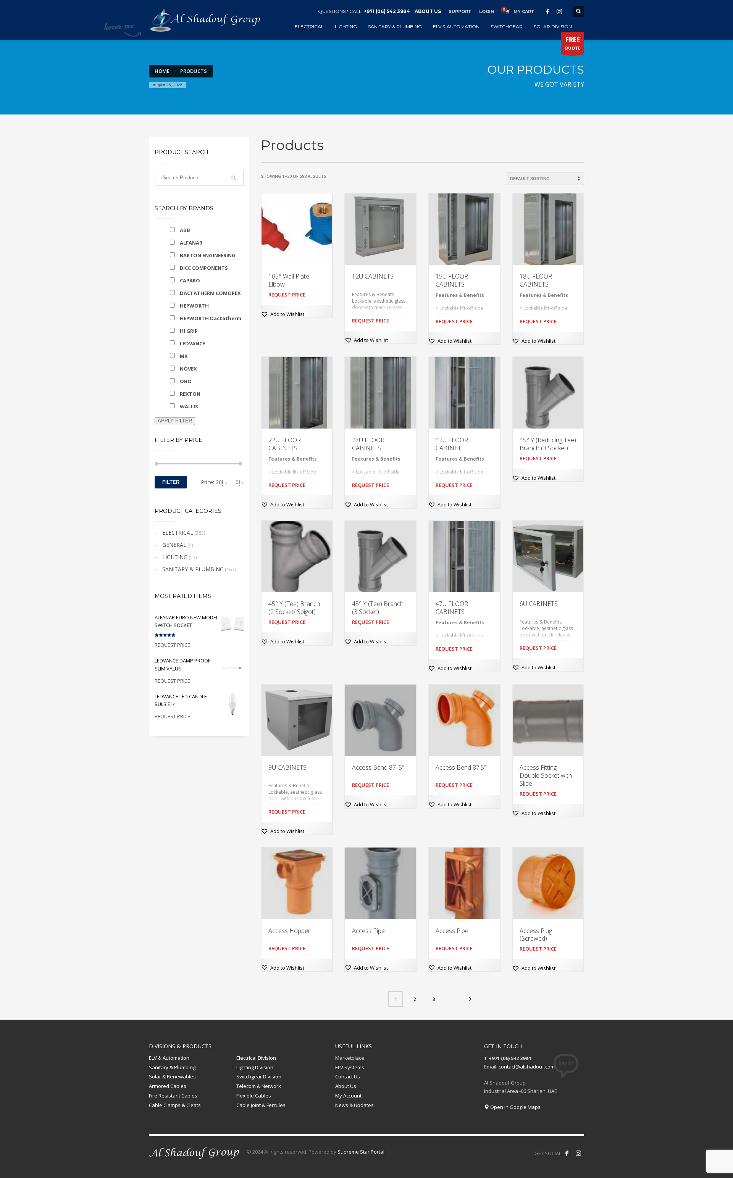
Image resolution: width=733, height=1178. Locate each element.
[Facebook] (548, 11)
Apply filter (175, 421)
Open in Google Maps (515, 1107)
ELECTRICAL (177, 532)
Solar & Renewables (172, 1076)
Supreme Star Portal (360, 1151)
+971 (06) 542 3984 (387, 11)
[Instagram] (559, 11)
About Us (345, 1086)
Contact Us (347, 1076)
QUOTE (572, 43)
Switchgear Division (258, 1076)
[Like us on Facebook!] (567, 1153)
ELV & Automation (169, 1057)
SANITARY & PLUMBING (193, 569)
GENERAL (174, 544)
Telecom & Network (258, 1086)
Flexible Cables (253, 1095)
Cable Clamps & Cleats (175, 1105)
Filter (170, 482)
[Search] (234, 178)
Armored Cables (167, 1086)
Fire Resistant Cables (173, 1095)
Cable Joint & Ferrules (261, 1105)
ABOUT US (428, 11)
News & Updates (354, 1105)
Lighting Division (254, 1067)
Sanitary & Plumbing (172, 1067)
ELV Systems (349, 1067)
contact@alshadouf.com (527, 1066)
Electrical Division (256, 1057)
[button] (282, 314)
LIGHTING (174, 557)
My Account (348, 1095)
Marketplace (349, 1057)
